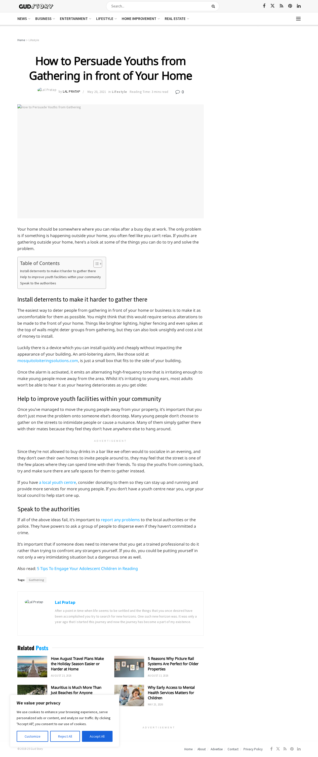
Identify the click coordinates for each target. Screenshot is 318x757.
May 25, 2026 (155, 704)
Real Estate (175, 18)
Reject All (65, 736)
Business (43, 18)
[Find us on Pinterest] (290, 6)
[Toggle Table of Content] (95, 263)
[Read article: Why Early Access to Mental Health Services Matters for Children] (129, 695)
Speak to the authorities (38, 283)
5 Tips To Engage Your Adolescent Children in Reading (87, 568)
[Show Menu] (298, 18)
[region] (64, 721)
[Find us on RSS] (281, 6)
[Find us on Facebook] (264, 6)
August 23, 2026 (61, 675)
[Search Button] (214, 6)
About (202, 749)
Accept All (97, 736)
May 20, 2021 (96, 92)
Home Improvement (139, 18)
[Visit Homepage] (36, 6)
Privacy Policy (253, 749)
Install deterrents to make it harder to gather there (58, 271)
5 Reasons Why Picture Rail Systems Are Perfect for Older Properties (173, 663)
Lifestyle (104, 18)
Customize (32, 736)
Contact (233, 749)
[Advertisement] (258, 75)
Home (21, 40)
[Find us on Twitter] (272, 6)
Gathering (36, 580)
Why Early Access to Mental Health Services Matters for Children (171, 692)
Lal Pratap (71, 92)
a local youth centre (57, 482)
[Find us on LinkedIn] (299, 6)
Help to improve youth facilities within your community (60, 277)
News (22, 18)
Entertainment (74, 18)
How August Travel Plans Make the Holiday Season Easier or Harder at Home (77, 663)
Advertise (217, 749)
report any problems (120, 519)
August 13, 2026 (158, 675)
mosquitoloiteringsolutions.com (47, 360)
